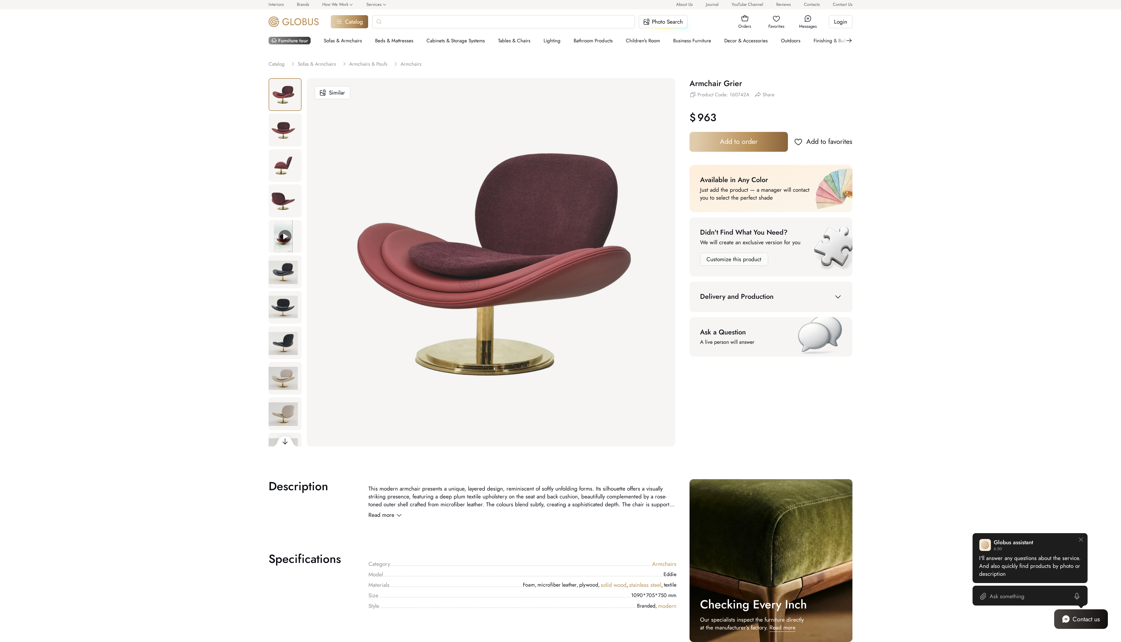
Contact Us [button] (842, 4)
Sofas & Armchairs (343, 40)
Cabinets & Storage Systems (456, 40)
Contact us (1086, 619)
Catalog (354, 22)
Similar (337, 93)
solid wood (614, 585)
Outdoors (790, 40)
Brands (303, 4)
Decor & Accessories (746, 40)
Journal (712, 4)
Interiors (276, 4)
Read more (381, 515)
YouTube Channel (747, 4)
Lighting (552, 40)
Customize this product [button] (733, 259)
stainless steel (646, 585)
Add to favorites (829, 141)
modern (667, 606)
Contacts (812, 4)
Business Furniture (692, 40)
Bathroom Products (593, 40)
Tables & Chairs (514, 40)
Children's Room (643, 40)
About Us (684, 4)
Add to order (739, 141)
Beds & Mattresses (394, 40)
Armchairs (664, 564)
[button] (745, 18)
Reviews (783, 4)
